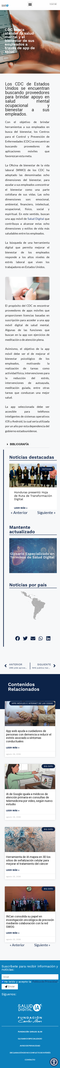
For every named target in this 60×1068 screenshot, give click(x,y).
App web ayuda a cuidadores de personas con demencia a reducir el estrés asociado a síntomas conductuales (28, 736)
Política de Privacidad (45, 981)
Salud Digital (36, 218)
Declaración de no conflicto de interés (30, 1052)
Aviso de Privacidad (30, 1045)
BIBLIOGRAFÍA (19, 444)
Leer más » (20, 508)
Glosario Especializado (30, 1038)
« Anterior (19, 512)
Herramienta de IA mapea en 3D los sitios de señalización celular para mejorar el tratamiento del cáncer (28, 860)
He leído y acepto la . (31, 981)
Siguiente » (46, 512)
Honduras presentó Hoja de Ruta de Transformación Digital (33, 496)
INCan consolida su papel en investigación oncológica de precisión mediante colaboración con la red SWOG (30, 921)
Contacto (30, 1059)
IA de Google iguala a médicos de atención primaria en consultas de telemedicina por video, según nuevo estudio (29, 799)
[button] (30, 4)
